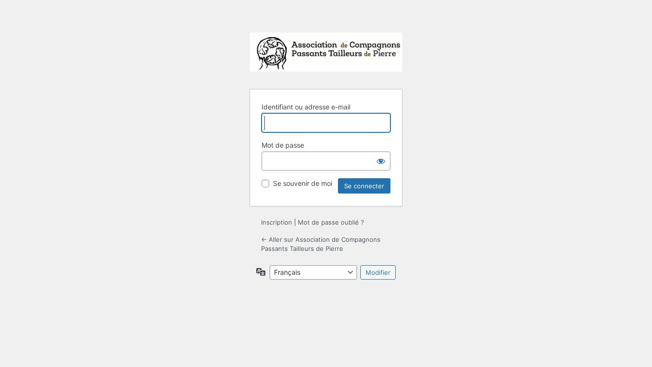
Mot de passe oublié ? (331, 222)
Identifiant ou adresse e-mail (306, 107)
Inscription (276, 222)
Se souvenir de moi (302, 183)
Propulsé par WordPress (326, 54)
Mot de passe (283, 145)
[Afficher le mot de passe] (380, 161)
